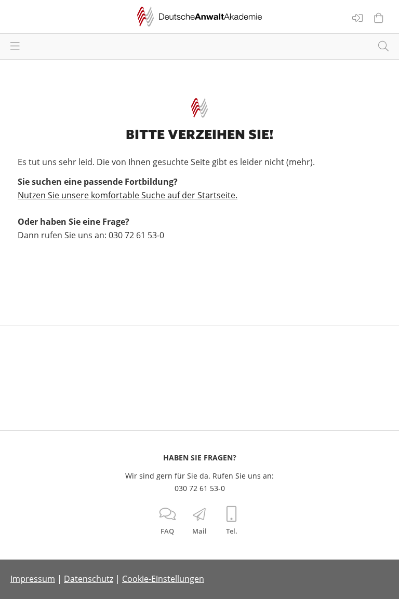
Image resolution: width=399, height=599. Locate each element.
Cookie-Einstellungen (163, 578)
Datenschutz (88, 578)
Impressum (32, 578)
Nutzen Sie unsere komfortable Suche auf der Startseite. (127, 195)
